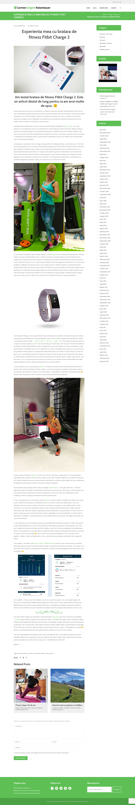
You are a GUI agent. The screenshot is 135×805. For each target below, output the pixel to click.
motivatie (78, 708)
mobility (18, 709)
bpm (18, 653)
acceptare (55, 708)
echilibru (60, 708)
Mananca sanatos (106, 43)
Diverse (116, 14)
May (103, 154)
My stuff (102, 46)
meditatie (66, 708)
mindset (72, 708)
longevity (39, 708)
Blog (110, 14)
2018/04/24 (21, 26)
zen (62, 709)
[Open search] (120, 8)
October (104, 136)
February (104, 148)
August (104, 157)
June (103, 145)
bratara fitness (24, 653)
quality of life (24, 709)
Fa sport (36, 26)
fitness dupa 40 (32, 708)
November (105, 133)
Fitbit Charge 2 (68, 126)
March (104, 182)
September (105, 142)
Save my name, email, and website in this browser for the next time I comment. (42, 753)
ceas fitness (37, 653)
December (105, 207)
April (103, 139)
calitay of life (19, 708)
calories (31, 653)
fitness (43, 653)
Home (104, 14)
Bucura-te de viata (106, 34)
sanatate (54, 709)
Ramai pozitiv (104, 49)
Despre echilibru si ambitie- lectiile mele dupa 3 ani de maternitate (109, 104)
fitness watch (49, 653)
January (104, 185)
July (103, 130)
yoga (59, 709)
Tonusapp (55, 617)
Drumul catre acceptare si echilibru (67, 705)
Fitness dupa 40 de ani (26, 705)
